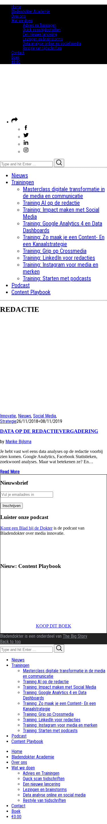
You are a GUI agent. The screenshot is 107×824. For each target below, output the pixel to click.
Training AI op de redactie (46, 681)
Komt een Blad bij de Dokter (26, 528)
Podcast (19, 736)
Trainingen (20, 665)
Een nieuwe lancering (40, 34)
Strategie (8, 421)
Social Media (44, 416)
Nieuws (24, 416)
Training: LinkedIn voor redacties (51, 719)
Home (16, 7)
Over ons (18, 16)
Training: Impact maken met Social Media (59, 687)
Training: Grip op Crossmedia (48, 714)
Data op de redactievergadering (49, 431)
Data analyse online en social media (52, 43)
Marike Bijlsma (18, 441)
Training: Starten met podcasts (50, 730)
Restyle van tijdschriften (42, 48)
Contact (17, 52)
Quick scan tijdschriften (42, 29)
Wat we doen (22, 20)
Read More (10, 471)
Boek (15, 57)
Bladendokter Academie (30, 11)
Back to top (10, 641)
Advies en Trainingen (39, 25)
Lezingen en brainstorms (43, 39)
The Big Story (75, 636)
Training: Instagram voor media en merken (60, 725)
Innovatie (8, 416)
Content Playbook (27, 741)
